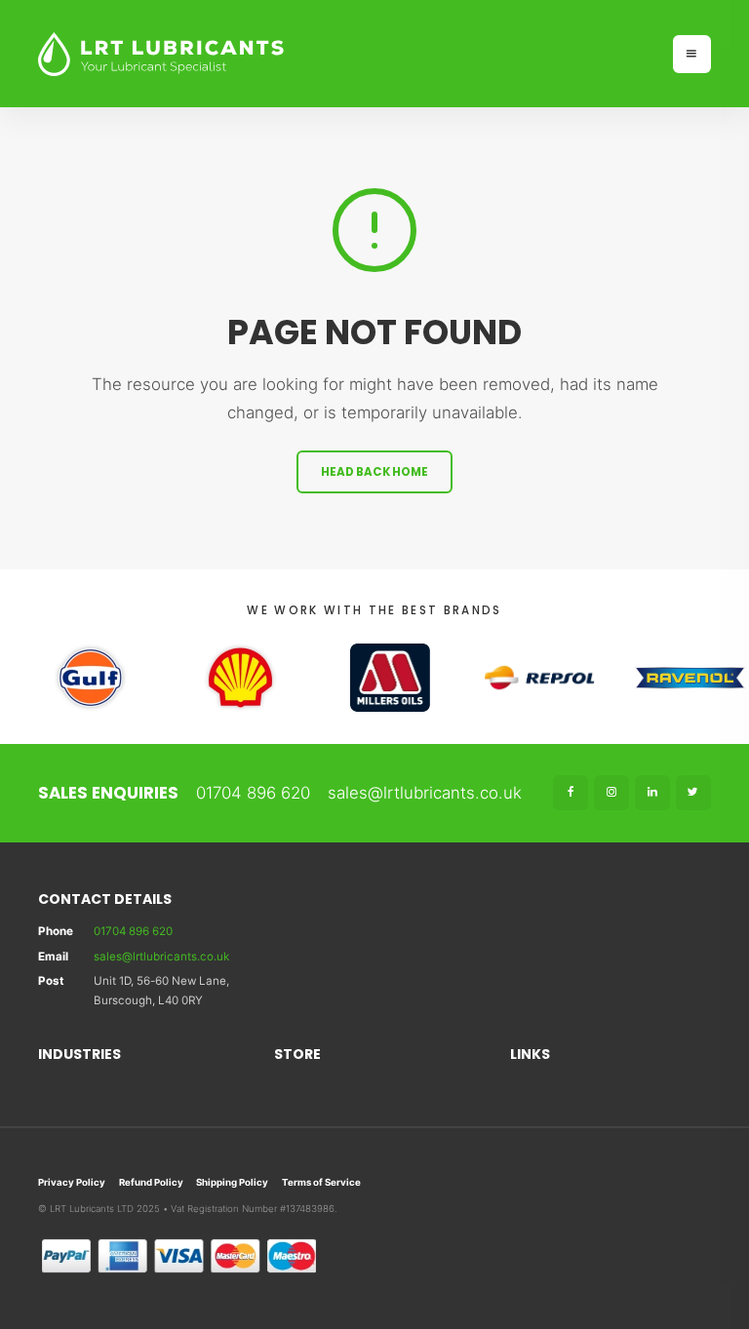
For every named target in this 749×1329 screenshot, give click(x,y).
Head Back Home (374, 472)
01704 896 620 (253, 792)
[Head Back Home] (346, 54)
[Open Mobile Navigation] (692, 54)
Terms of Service (321, 1182)
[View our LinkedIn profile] (652, 792)
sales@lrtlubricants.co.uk (425, 792)
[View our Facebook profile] (570, 792)
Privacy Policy (71, 1182)
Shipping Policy (232, 1182)
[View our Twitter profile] (693, 792)
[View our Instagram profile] (611, 792)
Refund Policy (151, 1182)
